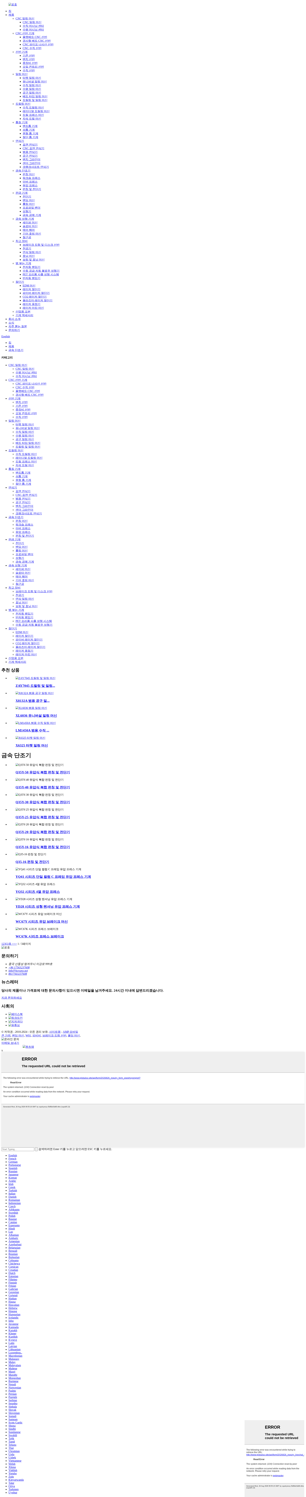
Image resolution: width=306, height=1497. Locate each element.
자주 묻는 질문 (17, 326)
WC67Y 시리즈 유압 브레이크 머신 (42, 921)
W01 (28, 1035)
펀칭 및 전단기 (32, 189)
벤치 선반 (29, 59)
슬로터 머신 (30, 226)
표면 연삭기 (30, 144)
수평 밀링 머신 (32, 88)
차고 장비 (22, 241)
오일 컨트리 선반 (33, 66)
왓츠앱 (30, 1046)
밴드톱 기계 (30, 126)
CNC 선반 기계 (25, 33)
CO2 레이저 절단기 (35, 296)
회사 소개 (14, 318)
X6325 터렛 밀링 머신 (32, 745)
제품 (11, 14)
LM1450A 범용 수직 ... (32, 730)
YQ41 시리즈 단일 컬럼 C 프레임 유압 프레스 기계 (53, 877)
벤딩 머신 (29, 200)
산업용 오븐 (23, 311)
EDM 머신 (29, 285)
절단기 (20, 281)
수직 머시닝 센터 (33, 25)
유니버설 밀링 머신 (35, 81)
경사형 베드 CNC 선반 (37, 40)
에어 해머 (29, 229)
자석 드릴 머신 (32, 118)
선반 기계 (22, 51)
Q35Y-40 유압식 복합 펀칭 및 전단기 (43, 787)
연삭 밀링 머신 (32, 252)
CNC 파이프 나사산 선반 (38, 44)
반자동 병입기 (31, 278)
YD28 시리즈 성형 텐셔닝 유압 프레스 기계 (48, 906)
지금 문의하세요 (11, 997)
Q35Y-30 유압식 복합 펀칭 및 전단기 (43, 802)
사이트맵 (55, 1031)
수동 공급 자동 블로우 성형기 (41, 270)
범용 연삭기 (30, 152)
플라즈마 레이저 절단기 (37, 300)
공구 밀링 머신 (32, 92)
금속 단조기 (23, 170)
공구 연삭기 (30, 155)
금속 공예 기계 (32, 215)
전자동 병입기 (31, 267)
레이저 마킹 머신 (33, 307)
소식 (11, 322)
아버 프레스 (30, 181)
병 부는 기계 (23, 263)
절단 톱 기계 (30, 137)
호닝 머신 (29, 255)
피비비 (36, 1035)
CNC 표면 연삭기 (33, 148)
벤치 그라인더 (31, 159)
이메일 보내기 (10, 1042)
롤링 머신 (29, 203)
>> (15, 943)
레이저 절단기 (31, 289)
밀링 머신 (22, 74)
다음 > (10, 943)
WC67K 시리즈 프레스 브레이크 (40, 936)
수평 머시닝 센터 (33, 29)
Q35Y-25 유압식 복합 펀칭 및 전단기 (43, 817)
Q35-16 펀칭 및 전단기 (32, 862)
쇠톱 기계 (29, 129)
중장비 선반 (30, 62)
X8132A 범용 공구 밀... (33, 701)
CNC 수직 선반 (32, 48)
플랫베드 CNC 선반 (35, 37)
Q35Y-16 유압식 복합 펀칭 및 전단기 (43, 847)
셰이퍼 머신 (30, 222)
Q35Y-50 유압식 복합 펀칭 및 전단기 (43, 772)
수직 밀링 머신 (32, 85)
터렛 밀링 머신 (32, 77)
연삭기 (20, 140)
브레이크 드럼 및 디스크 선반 (41, 244)
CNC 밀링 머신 (25, 18)
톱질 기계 (22, 122)
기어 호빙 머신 (32, 233)
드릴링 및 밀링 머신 (35, 100)
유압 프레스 (30, 185)
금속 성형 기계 (25, 218)
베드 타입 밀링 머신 (35, 96)
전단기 (27, 196)
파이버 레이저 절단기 (36, 292)
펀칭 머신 (29, 174)
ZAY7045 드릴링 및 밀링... (35, 686)
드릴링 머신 (23, 103)
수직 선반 (29, 70)
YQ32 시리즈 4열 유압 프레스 (38, 892)
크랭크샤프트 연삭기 (36, 166)
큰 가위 (6, 1035)
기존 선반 (29, 55)
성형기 (27, 211)
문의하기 (14, 330)
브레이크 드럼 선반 (54, 1035)
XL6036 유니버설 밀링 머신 (36, 715)
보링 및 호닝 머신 (34, 259)
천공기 (27, 248)
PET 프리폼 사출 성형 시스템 (41, 274)
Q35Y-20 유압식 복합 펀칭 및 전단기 (43, 832)
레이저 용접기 (31, 304)
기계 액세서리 (24, 315)
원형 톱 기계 (30, 133)
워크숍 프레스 (31, 177)
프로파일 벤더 (31, 207)
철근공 (27, 237)
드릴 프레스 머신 (33, 114)
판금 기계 (22, 192)
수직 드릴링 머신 (33, 107)
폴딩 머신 (74, 1035)
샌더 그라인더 (31, 163)
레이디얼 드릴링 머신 (36, 111)
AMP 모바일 (70, 1031)
